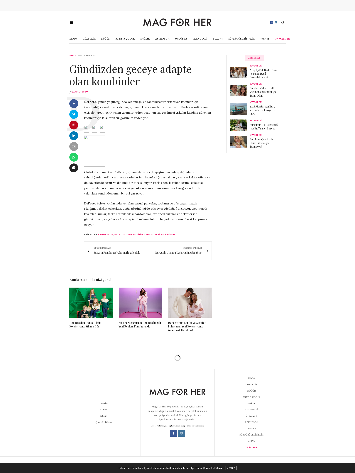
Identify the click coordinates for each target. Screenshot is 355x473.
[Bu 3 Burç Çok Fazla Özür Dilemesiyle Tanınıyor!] (240, 141)
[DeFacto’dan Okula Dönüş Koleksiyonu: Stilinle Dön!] (91, 303)
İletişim (103, 415)
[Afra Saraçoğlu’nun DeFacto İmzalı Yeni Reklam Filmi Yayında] (141, 303)
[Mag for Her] (177, 22)
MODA (73, 38)
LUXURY (218, 38)
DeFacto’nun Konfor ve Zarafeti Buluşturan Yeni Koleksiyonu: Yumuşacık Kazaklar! (187, 326)
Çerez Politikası (103, 422)
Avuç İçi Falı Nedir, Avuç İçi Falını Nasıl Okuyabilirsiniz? (264, 73)
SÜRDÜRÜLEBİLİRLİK (241, 38)
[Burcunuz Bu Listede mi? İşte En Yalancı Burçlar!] (240, 125)
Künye (103, 409)
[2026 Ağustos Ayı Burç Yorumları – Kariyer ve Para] (240, 109)
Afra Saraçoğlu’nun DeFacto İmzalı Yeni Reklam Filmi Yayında (140, 324)
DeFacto (119, 234)
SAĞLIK (145, 38)
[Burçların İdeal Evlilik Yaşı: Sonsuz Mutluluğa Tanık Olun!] (240, 90)
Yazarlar (103, 403)
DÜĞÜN (105, 38)
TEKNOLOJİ (199, 38)
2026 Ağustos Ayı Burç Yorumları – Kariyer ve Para (263, 110)
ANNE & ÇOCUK (125, 38)
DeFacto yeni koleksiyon (159, 234)
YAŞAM (264, 38)
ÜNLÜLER (181, 38)
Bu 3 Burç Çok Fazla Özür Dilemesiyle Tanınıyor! (261, 143)
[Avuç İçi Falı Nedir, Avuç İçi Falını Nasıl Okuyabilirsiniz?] (240, 72)
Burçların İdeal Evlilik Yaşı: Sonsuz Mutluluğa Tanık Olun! (263, 91)
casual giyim (105, 234)
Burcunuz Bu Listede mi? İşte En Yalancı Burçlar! (264, 126)
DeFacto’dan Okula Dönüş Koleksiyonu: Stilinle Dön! (85, 324)
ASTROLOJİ (162, 38)
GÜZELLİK (89, 38)
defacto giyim (134, 234)
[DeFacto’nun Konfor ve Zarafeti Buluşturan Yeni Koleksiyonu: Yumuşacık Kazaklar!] (190, 303)
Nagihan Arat (79, 92)
